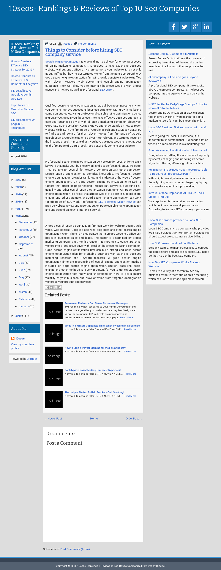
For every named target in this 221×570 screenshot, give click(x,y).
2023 (19, 179)
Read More (126, 317)
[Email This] (47, 287)
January (24, 306)
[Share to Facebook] (59, 287)
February (24, 299)
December (25, 222)
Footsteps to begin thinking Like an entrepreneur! (93, 370)
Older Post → (134, 418)
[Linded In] (207, 27)
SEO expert (106, 89)
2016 (19, 216)
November (25, 229)
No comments (87, 43)
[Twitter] (185, 27)
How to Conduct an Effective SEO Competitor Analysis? (24, 80)
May (21, 277)
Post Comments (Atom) (75, 549)
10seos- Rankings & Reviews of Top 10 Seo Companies (104, 8)
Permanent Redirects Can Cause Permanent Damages (96, 303)
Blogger (32, 358)
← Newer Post (53, 418)
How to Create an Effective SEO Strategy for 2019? (22, 65)
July (21, 262)
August (23, 255)
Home (94, 418)
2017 (19, 208)
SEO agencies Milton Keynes (117, 201)
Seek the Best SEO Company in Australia (173, 53)
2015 (19, 315)
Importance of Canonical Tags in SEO (22, 109)
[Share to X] (55, 287)
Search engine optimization (62, 61)
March (23, 292)
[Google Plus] (196, 27)
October (24, 237)
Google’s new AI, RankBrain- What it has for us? (177, 150)
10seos (67, 43)
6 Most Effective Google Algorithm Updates (22, 94)
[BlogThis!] (51, 287)
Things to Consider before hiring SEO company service (84, 52)
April (22, 284)
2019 (19, 194)
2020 (19, 187)
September (26, 244)
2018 (19, 201)
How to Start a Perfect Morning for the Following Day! (95, 347)
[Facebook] (174, 27)
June (22, 270)
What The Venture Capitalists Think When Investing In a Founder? (102, 325)
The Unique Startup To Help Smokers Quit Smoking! (94, 392)
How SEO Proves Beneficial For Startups (173, 243)
